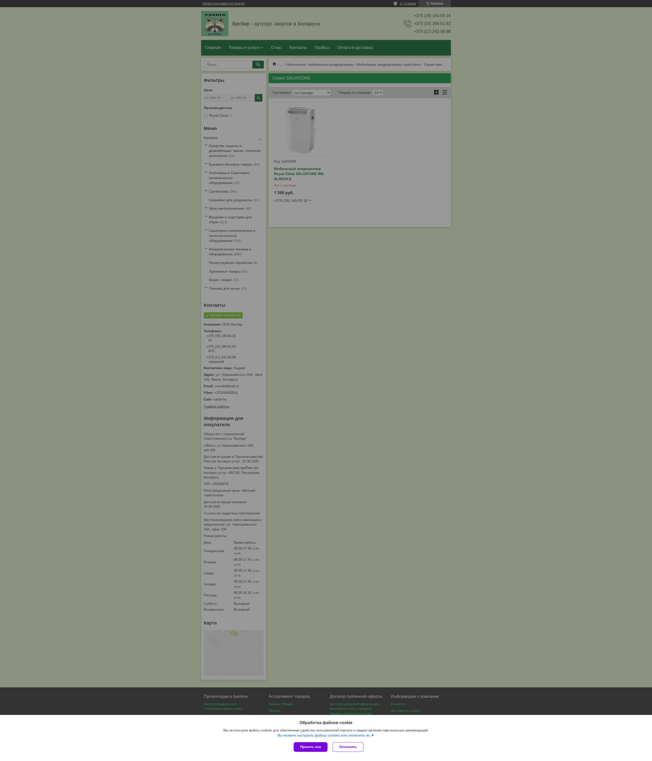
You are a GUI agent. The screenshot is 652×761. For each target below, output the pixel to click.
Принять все (310, 747)
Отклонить (348, 747)
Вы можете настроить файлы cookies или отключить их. (324, 735)
